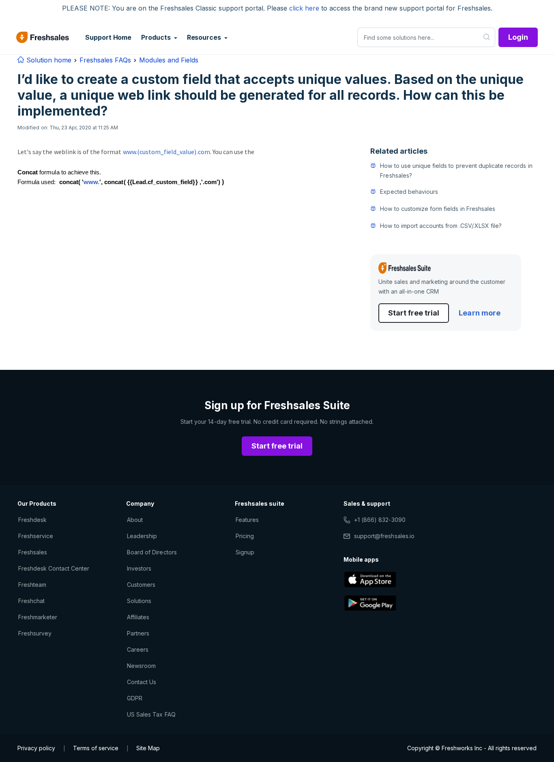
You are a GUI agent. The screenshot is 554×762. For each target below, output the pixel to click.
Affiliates (138, 617)
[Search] (487, 37)
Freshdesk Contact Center (53, 568)
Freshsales (32, 552)
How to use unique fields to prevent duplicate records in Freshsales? (456, 170)
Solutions (139, 600)
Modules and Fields (168, 60)
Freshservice (35, 535)
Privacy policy (36, 748)
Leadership (142, 535)
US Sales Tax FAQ (151, 714)
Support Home (108, 37)
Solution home (47, 60)
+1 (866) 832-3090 (380, 519)
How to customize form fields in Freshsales (437, 208)
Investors (139, 568)
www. (91, 182)
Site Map (148, 748)
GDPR (134, 698)
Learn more (479, 313)
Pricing (245, 535)
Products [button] (156, 37)
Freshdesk (32, 519)
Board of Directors (152, 552)
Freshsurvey (35, 633)
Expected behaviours (409, 191)
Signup (245, 552)
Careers (137, 649)
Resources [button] (205, 37)
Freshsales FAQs (105, 60)
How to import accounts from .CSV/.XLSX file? (441, 225)
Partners (138, 633)
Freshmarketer (38, 617)
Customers (141, 584)
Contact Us (141, 681)
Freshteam (32, 584)
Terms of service (95, 748)
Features (247, 519)
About (135, 519)
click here (304, 8)
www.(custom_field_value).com (166, 152)
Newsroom (141, 665)
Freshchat (31, 600)
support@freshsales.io (384, 535)
